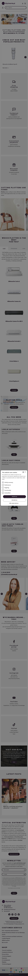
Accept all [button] (14, 496)
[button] (14, 503)
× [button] (25, 472)
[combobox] (23, 472)
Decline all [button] (14, 500)
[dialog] (14, 488)
